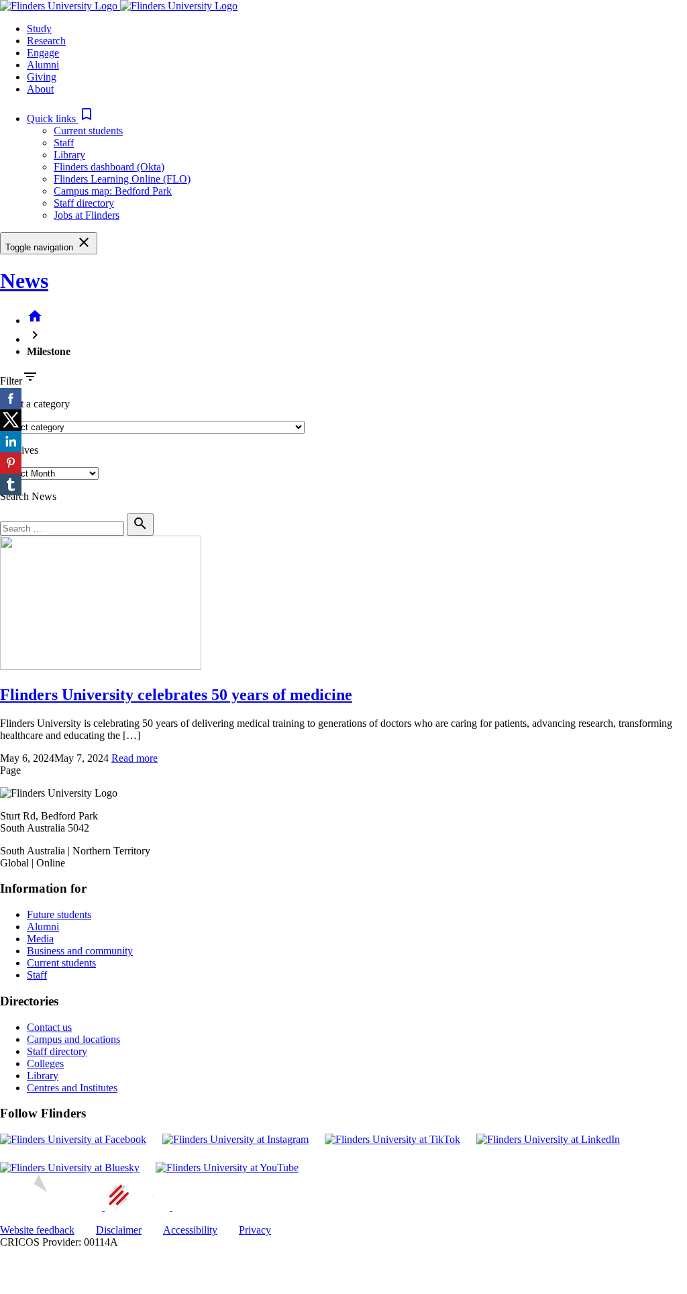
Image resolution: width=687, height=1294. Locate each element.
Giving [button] (41, 77)
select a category (35, 403)
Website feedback (37, 1230)
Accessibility (190, 1230)
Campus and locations (73, 1039)
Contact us (49, 1027)
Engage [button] (43, 52)
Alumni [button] (43, 64)
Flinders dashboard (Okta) (109, 166)
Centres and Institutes (72, 1087)
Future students (59, 914)
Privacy (255, 1230)
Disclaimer (119, 1230)
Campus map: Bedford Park (113, 191)
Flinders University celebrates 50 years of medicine (176, 694)
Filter (11, 381)
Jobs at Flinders (86, 215)
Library (69, 154)
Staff (64, 142)
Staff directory (84, 203)
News (24, 280)
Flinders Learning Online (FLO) (122, 179)
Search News (28, 496)
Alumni (43, 926)
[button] (61, 118)
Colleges (45, 1063)
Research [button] (46, 40)
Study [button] (39, 28)
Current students (88, 130)
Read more (134, 758)
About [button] (40, 89)
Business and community (80, 950)
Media (40, 938)
